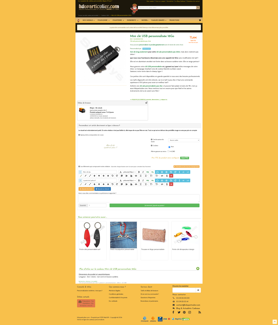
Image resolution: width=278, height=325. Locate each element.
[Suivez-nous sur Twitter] (179, 313)
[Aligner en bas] (131, 176)
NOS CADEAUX (88, 20)
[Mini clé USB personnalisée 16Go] (101, 58)
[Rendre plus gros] (90, 176)
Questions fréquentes (148, 298)
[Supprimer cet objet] (171, 176)
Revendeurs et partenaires (149, 301)
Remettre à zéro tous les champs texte (187, 166)
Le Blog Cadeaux (180, 1)
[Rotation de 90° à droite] (135, 176)
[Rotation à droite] (175, 172)
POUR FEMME (118, 20)
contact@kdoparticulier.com (188, 305)
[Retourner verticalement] (166, 176)
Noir (172, 147)
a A (188, 172)
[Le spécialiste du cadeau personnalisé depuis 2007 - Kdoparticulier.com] (102, 7)
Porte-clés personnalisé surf (89, 249)
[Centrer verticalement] (126, 176)
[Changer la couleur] (81, 176)
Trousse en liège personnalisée (152, 249)
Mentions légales (114, 291)
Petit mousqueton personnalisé (122, 249)
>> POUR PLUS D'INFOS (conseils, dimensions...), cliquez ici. (148, 99)
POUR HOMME (103, 20)
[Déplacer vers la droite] (108, 176)
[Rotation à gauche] (171, 172)
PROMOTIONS (174, 20)
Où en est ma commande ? (150, 294)
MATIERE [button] (144, 20)
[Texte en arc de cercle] (157, 172)
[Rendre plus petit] (85, 176)
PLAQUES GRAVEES (158, 20)
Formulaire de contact (193, 1)
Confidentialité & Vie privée (118, 298)
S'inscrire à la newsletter (180, 286)
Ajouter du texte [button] (87, 189)
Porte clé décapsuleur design (183, 249)
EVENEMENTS (132, 20)
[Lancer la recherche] (198, 7)
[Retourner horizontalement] (162, 176)
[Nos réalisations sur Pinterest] (184, 313)
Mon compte (150, 1)
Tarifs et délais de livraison (149, 291)
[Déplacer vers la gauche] (94, 176)
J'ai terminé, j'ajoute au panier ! (154, 205)
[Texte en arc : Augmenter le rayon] (166, 172)
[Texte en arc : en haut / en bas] (179, 172)
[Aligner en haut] (121, 176)
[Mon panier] (199, 20)
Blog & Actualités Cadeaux (188, 308)
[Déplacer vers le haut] (99, 176)
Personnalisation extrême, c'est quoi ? (89, 291)
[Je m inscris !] (198, 290)
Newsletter (170, 1)
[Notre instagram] (189, 313)
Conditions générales (116, 294)
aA (183, 172)
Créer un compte (160, 1)
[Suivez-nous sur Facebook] (173, 313)
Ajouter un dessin (103, 189)
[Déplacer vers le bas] (103, 176)
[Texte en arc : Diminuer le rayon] (162, 172)
